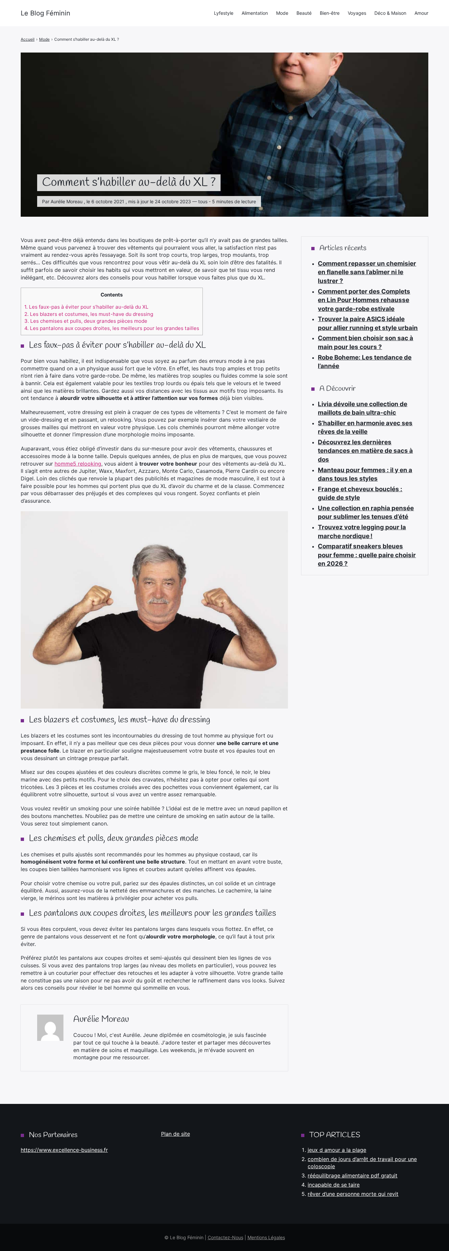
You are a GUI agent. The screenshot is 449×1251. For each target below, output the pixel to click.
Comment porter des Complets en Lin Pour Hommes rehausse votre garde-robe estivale (364, 300)
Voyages (357, 13)
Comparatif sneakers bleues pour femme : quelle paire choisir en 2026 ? (367, 554)
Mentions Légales (266, 1237)
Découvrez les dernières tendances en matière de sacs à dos (365, 450)
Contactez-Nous (225, 1237)
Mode (282, 13)
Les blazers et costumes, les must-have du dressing (88, 314)
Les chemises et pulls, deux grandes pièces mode (85, 321)
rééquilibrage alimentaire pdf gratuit (352, 1175)
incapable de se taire (334, 1184)
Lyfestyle (223, 13)
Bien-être (330, 13)
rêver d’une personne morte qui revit (353, 1194)
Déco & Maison (390, 13)
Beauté (304, 13)
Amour (421, 13)
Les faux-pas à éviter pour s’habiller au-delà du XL (86, 307)
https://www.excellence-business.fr (64, 1150)
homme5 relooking (78, 463)
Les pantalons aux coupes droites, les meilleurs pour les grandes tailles (111, 328)
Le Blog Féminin (45, 13)
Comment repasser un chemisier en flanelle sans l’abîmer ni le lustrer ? (367, 272)
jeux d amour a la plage (337, 1150)
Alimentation (255, 13)
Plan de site (175, 1133)
